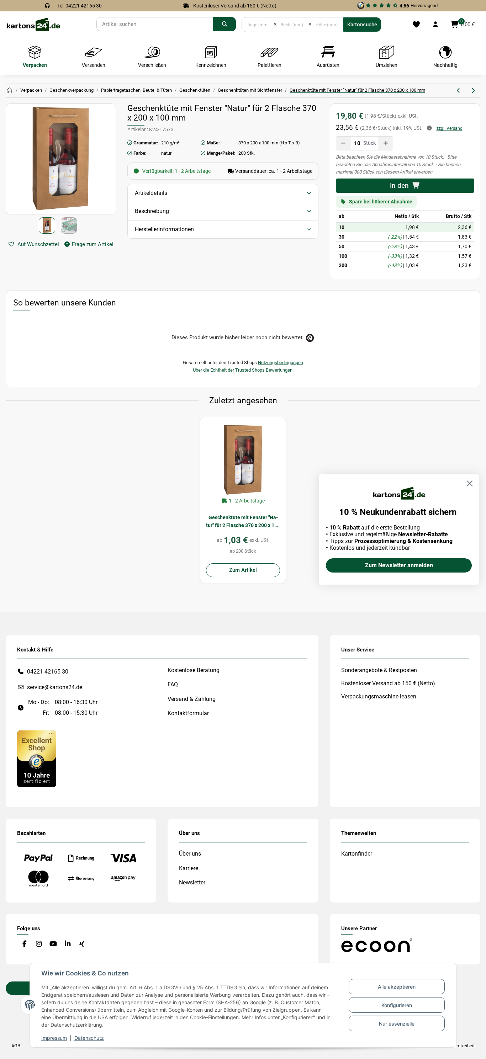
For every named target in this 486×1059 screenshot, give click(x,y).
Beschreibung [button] (152, 211)
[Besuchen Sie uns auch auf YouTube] (53, 944)
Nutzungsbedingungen (280, 362)
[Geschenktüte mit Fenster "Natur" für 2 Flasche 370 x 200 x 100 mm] (243, 460)
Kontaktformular (188, 713)
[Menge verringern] (343, 143)
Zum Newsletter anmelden (399, 565)
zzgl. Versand (450, 128)
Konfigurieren (396, 1005)
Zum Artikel (243, 570)
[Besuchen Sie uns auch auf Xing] (82, 944)
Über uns (190, 853)
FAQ (173, 684)
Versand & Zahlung (192, 699)
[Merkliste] (416, 24)
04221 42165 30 (47, 671)
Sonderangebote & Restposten (379, 670)
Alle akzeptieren (397, 987)
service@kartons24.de (54, 687)
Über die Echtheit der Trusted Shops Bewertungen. (243, 370)
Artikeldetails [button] (151, 193)
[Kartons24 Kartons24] (9, 90)
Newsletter (192, 882)
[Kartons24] (33, 24)
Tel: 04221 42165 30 (79, 6)
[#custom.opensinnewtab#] (36, 758)
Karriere (188, 868)
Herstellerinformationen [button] (164, 229)
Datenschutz (89, 1038)
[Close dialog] (470, 483)
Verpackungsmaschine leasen (378, 696)
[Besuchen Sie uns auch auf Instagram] (38, 944)
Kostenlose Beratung (194, 670)
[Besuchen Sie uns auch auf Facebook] (24, 944)
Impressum (54, 1038)
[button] (435, 24)
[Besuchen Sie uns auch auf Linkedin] (67, 944)
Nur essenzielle (396, 1024)
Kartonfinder (356, 853)
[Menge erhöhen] (386, 143)
